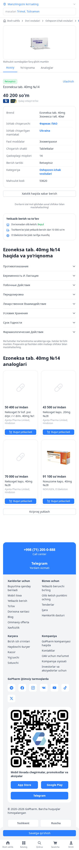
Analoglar (47, 67)
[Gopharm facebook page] (22, 688)
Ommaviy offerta (18, 622)
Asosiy (10, 67)
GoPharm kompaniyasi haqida (56, 643)
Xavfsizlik (13, 627)
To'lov (11, 606)
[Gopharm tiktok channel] (65, 688)
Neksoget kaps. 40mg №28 (18, 483)
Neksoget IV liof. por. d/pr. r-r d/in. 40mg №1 (20, 414)
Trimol (21, 11)
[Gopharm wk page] (44, 688)
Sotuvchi (13, 663)
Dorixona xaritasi (18, 611)
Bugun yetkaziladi (22, 432)
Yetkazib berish (17, 601)
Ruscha (56, 823)
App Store (24, 785)
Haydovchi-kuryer (19, 647)
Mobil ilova (15, 595)
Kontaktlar (48, 650)
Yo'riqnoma (27, 67)
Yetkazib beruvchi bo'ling (53, 588)
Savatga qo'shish (39, 833)
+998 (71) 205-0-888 (39, 549)
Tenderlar (48, 604)
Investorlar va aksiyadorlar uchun (54, 668)
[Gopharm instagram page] (33, 688)
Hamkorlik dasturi (53, 615)
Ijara (45, 610)
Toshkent (23, 823)
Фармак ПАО (48, 123)
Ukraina (45, 130)
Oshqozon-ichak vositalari (50, 171)
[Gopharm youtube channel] (54, 688)
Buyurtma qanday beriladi (19, 588)
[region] (39, 42)
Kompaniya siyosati (54, 661)
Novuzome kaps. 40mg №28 (57, 483)
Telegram (39, 563)
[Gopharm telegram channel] (11, 688)
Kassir (12, 652)
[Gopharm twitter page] (11, 698)
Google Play (55, 785)
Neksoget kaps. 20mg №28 (56, 414)
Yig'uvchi (13, 657)
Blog (10, 617)
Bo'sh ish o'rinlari (19, 641)
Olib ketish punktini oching (54, 597)
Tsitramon (33, 11)
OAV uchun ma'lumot (55, 656)
